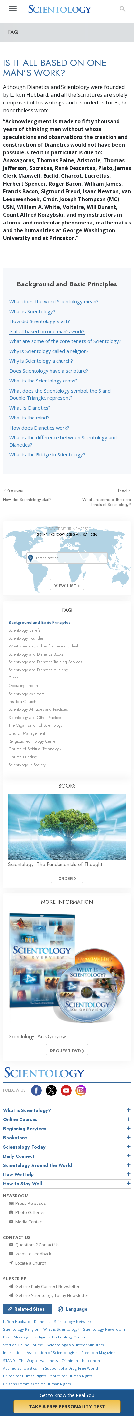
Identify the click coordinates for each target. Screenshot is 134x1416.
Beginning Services (24, 1128)
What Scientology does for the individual (43, 646)
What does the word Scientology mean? (54, 301)
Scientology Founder (26, 638)
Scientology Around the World (37, 1165)
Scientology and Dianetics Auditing (38, 670)
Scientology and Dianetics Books (36, 654)
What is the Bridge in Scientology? (47, 454)
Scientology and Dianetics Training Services (45, 662)
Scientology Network (72, 1321)
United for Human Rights (24, 1376)
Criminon (69, 1360)
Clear (13, 678)
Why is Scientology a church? (41, 360)
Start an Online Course (23, 1344)
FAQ (67, 610)
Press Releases (30, 1203)
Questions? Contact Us (37, 1245)
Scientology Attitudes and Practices (38, 709)
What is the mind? (29, 417)
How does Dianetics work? (39, 427)
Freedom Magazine (98, 1352)
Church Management (27, 733)
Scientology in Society (27, 765)
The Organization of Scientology (36, 725)
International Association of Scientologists (40, 1352)
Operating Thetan (23, 686)
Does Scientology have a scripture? (48, 371)
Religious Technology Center (33, 741)
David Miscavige (17, 1337)
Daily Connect (18, 1156)
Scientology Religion (21, 1329)
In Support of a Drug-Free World (69, 1368)
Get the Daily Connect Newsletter (47, 1286)
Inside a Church (22, 701)
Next (123, 490)
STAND (9, 1360)
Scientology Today (24, 1147)
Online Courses (20, 1119)
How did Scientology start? (39, 321)
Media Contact (28, 1222)
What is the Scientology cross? (43, 380)
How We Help (18, 1174)
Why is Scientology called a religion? (49, 351)
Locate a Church (30, 1263)
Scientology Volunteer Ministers (75, 1344)
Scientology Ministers (26, 694)
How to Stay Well (22, 1183)
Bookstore (15, 1137)
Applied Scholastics (20, 1368)
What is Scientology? (32, 311)
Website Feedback (32, 1254)
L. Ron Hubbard (16, 1321)
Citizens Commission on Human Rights (37, 1383)
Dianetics (42, 1321)
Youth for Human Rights (71, 1376)
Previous (15, 490)
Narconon (91, 1360)
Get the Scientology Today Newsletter (51, 1295)
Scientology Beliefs (24, 630)
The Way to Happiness (38, 1360)
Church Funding (23, 757)
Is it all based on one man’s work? (47, 331)
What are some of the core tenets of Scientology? (65, 341)
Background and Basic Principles (39, 622)
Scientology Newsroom (104, 1329)
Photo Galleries (30, 1212)
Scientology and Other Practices (35, 717)
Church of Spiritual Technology (35, 749)
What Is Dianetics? (30, 408)
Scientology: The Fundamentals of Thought (55, 864)
